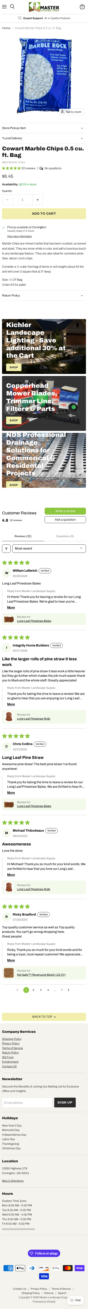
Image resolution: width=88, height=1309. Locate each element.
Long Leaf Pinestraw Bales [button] (34, 620)
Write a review (65, 511)
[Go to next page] (69, 990)
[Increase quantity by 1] (38, 199)
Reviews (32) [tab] (23, 536)
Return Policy (10, 1052)
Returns (48, 1293)
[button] (11, 168)
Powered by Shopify (44, 1301)
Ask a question (65, 519)
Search (62, 1293)
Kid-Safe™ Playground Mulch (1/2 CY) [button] (41, 974)
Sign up (65, 1102)
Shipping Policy (11, 1039)
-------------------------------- (18, 1228)
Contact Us (19, 1288)
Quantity (7, 190)
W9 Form (8, 1057)
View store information (19, 236)
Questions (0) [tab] (65, 536)
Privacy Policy (10, 1043)
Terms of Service (12, 1048)
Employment (10, 1061)
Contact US (9, 1066)
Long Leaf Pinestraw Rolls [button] (33, 718)
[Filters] (6, 548)
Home (6, 28)
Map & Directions (13, 1180)
